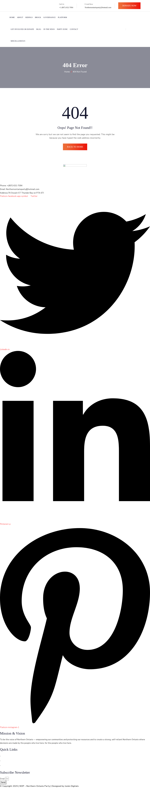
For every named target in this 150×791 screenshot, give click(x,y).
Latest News (7, 765)
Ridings (29, 17)
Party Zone (62, 29)
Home (12, 17)
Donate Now (129, 5)
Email (2, 778)
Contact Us (7, 761)
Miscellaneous (18, 41)
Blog (38, 29)
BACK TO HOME (75, 147)
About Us (6, 756)
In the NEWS (49, 29)
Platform (62, 17)
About (20, 17)
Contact (74, 29)
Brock (38, 17)
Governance (49, 17)
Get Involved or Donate (22, 29)
